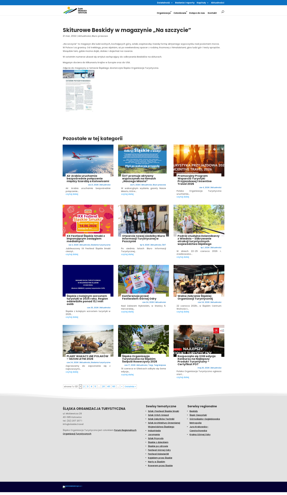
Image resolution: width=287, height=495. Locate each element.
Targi (150, 365)
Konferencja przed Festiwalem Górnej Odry (139, 297)
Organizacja (164, 13)
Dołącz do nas (197, 13)
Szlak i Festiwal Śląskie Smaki (163, 411)
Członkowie (180, 13)
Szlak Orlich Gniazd (158, 415)
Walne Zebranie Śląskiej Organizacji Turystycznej (195, 297)
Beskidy (194, 411)
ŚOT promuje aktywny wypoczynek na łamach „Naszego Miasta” (139, 178)
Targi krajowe (160, 365)
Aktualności (217, 3)
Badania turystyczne (100, 245)
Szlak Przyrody (156, 438)
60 (113, 386)
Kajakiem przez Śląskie (160, 457)
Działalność (163, 3)
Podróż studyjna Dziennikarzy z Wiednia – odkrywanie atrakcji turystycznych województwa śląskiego (198, 240)
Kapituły (201, 3)
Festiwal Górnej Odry (159, 450)
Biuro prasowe (100, 36)
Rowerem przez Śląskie (160, 465)
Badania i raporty (184, 3)
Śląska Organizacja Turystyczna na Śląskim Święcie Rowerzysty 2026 (139, 358)
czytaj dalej (72, 194)
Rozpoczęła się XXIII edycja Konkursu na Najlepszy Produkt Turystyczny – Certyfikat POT (197, 360)
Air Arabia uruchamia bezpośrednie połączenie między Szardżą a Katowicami (88, 178)
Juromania (154, 434)
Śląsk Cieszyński (198, 415)
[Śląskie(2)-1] (86, 92)
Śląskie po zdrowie (158, 446)
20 (103, 386)
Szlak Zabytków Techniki (161, 418)
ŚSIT (164, 245)
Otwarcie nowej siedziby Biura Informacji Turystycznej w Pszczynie (143, 238)
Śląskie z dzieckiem (158, 442)
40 (108, 386)
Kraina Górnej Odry (200, 434)
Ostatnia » (130, 386)
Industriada (154, 430)
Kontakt (212, 13)
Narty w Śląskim (156, 461)
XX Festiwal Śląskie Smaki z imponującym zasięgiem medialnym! (86, 238)
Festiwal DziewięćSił (158, 453)
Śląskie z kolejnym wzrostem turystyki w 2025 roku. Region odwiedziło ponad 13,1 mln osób (87, 300)
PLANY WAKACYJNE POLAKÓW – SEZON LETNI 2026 (87, 357)
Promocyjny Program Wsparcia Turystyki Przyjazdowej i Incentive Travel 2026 (195, 180)
